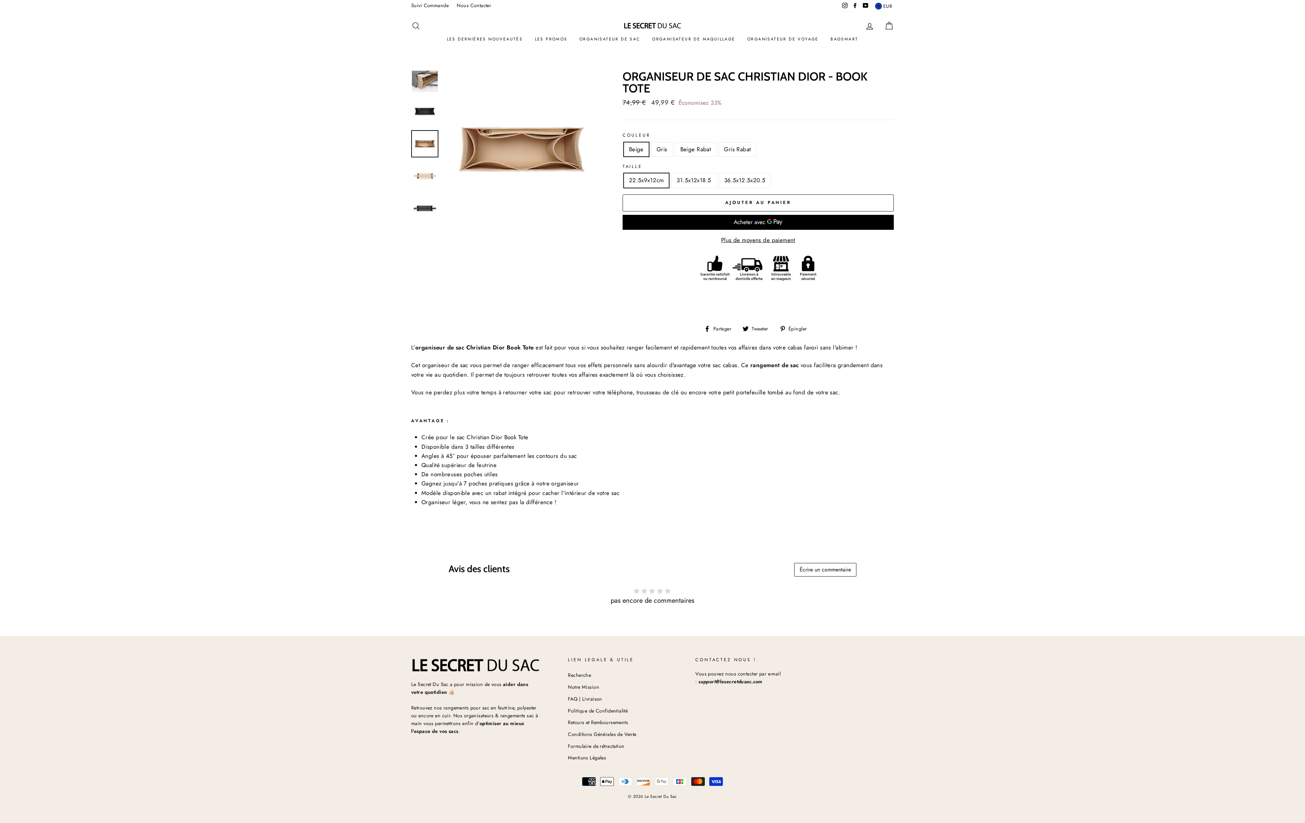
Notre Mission (583, 687)
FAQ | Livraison (585, 699)
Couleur (636, 135)
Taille (632, 166)
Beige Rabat (695, 149)
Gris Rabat (737, 149)
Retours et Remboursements (598, 722)
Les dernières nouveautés (485, 39)
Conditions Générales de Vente (602, 734)
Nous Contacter (474, 5)
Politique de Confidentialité (598, 710)
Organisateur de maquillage (693, 39)
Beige (636, 149)
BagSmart (844, 39)
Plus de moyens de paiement (758, 240)
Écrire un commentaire (825, 569)
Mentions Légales (587, 757)
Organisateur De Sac (609, 39)
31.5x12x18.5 (694, 180)
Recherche (579, 675)
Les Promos (551, 39)
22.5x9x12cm (646, 180)
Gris (662, 149)
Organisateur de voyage (783, 39)
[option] (521, 149)
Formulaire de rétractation (596, 746)
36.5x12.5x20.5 (745, 180)
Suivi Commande (430, 5)
